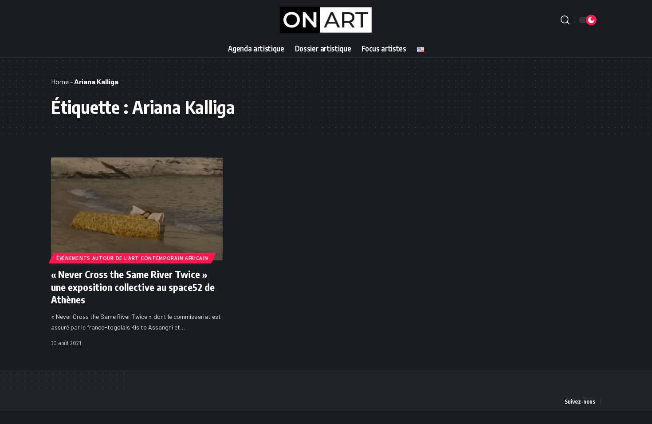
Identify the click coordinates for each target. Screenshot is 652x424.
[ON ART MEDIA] (326, 20)
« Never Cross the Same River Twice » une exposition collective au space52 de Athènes (133, 287)
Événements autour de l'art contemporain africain (132, 258)
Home (60, 81)
